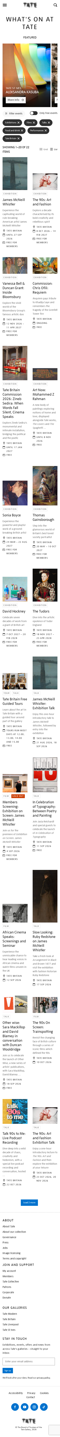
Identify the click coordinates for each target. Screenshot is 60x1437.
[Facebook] (15, 1407)
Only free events (48, 113)
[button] (55, 5)
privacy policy (43, 1377)
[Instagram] (34, 1407)
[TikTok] (44, 1407)
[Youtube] (24, 1407)
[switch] (34, 113)
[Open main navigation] (11, 5)
